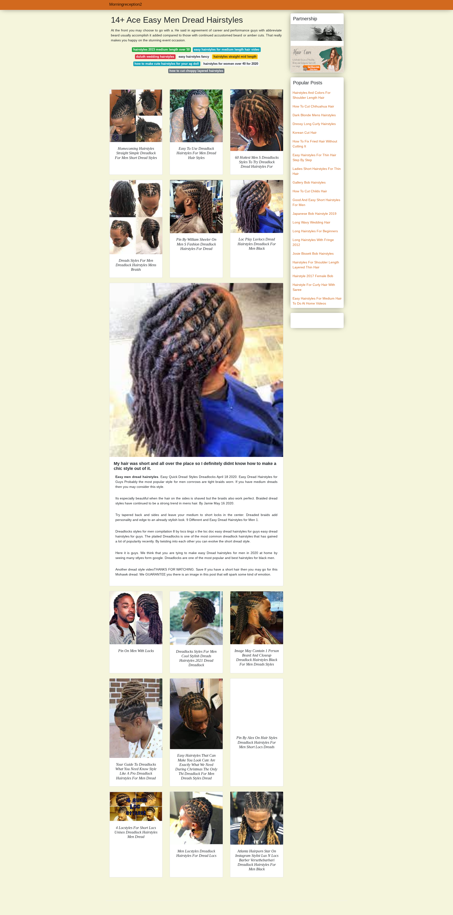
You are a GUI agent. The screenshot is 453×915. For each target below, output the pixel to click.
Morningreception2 (125, 4)
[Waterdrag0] (317, 59)
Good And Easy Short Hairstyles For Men (316, 202)
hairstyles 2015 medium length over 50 (161, 49)
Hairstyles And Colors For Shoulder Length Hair (312, 95)
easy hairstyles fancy (194, 56)
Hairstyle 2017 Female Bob (313, 276)
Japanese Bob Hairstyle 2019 (314, 213)
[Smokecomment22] (317, 32)
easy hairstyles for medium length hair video (226, 49)
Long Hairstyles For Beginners (315, 231)
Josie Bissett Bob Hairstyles (313, 253)
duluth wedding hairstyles (155, 56)
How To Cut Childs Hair (310, 191)
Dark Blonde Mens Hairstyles (314, 115)
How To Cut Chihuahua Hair (313, 106)
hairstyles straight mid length (235, 56)
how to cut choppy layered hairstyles (196, 71)
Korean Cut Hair (305, 132)
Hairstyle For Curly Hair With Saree (314, 287)
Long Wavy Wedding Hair (311, 222)
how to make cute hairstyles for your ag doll (166, 63)
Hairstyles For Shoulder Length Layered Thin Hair (316, 264)
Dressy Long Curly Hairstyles (314, 124)
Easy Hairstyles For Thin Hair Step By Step (314, 157)
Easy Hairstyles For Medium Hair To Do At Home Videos (317, 300)
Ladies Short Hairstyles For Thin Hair (317, 171)
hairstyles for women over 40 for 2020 (230, 63)
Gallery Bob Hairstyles (309, 182)
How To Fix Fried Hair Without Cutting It (315, 143)
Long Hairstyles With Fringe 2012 (313, 242)
